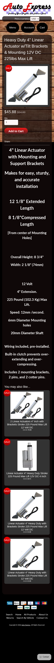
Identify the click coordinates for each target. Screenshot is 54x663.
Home (18, 614)
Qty (5, 118)
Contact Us (42, 618)
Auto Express (26, 625)
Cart (42, 27)
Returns (10, 618)
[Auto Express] (27, 13)
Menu (12, 27)
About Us (43, 614)
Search (9, 614)
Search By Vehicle (25, 618)
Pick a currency (22, 19)
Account (29, 27)
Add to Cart (16, 131)
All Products (30, 614)
